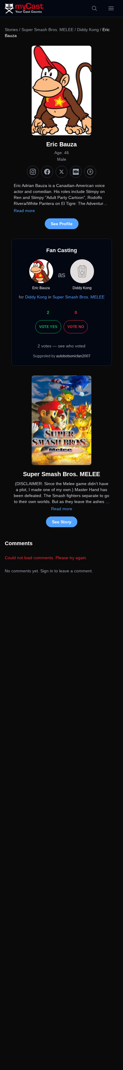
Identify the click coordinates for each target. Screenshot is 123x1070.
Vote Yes (48, 327)
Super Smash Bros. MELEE (47, 29)
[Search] (94, 8)
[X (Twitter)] (61, 172)
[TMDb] (90, 172)
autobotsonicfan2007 (73, 356)
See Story (61, 521)
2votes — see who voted (61, 346)
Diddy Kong (88, 29)
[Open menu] (111, 8)
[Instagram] (33, 172)
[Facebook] (47, 172)
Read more (24, 210)
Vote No (75, 327)
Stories (11, 29)
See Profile (62, 223)
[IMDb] (76, 172)
